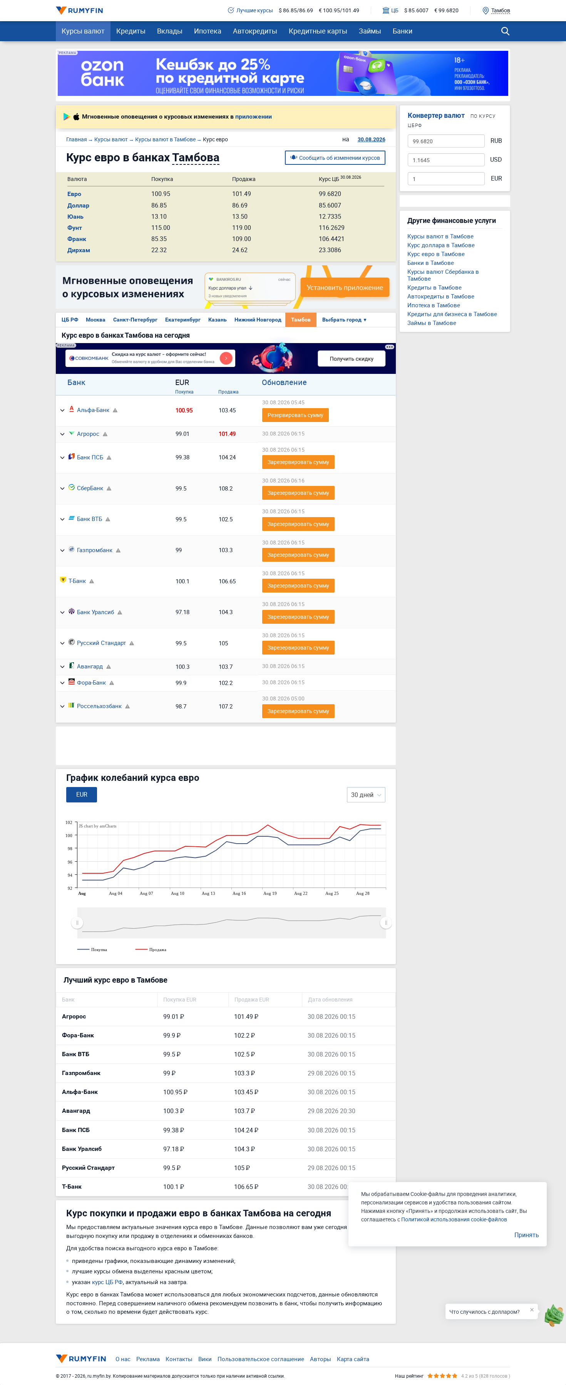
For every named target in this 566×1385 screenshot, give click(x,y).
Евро (74, 194)
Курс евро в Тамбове (436, 253)
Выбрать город (344, 320)
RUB (496, 140)
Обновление (284, 382)
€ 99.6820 (446, 10)
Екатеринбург (183, 320)
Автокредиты (255, 30)
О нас (123, 1358)
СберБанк (90, 488)
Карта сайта (353, 1358)
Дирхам (78, 250)
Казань (217, 320)
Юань (75, 216)
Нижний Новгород (257, 320)
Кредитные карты (318, 30)
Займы (370, 30)
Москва (95, 320)
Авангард (90, 666)
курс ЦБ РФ (107, 1282)
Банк (76, 382)
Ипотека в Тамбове (433, 304)
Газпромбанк (94, 550)
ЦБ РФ (70, 320)
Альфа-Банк (93, 410)
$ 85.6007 (416, 10)
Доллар (78, 205)
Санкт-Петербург (135, 320)
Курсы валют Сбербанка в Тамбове (443, 275)
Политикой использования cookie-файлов (454, 1219)
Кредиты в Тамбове (434, 287)
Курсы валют (83, 30)
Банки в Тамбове (430, 262)
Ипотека (207, 30)
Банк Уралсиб (95, 612)
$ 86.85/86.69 (296, 10)
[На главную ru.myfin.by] (81, 1359)
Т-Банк (77, 580)
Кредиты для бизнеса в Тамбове (452, 313)
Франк (76, 239)
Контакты (179, 1358)
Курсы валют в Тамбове (440, 236)
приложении (253, 117)
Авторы (320, 1358)
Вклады (170, 30)
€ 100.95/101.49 (339, 10)
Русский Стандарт (101, 642)
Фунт (74, 227)
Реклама (148, 1358)
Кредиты (131, 30)
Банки (402, 30)
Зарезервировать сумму (298, 462)
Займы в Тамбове (431, 322)
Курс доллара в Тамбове (441, 244)
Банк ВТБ (89, 519)
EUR (496, 178)
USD (496, 159)
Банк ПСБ (90, 457)
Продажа (228, 391)
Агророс (88, 433)
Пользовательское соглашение (261, 1358)
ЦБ (395, 10)
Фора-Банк (91, 682)
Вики (205, 1358)
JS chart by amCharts (97, 826)
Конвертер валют (436, 115)
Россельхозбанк (99, 706)
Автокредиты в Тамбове (440, 296)
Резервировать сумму (295, 415)
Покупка (184, 391)
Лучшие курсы (254, 10)
